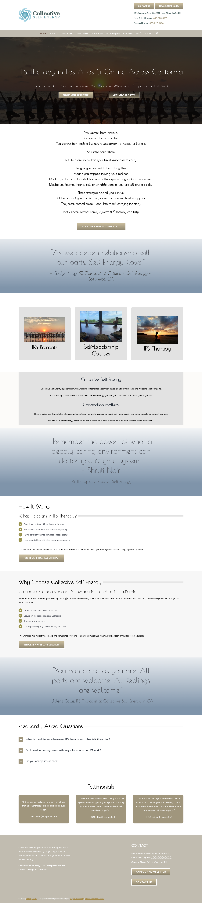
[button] (157, 33)
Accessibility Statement (94, 898)
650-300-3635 (160, 18)
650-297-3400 (157, 23)
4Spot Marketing (77, 898)
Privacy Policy (31, 898)
